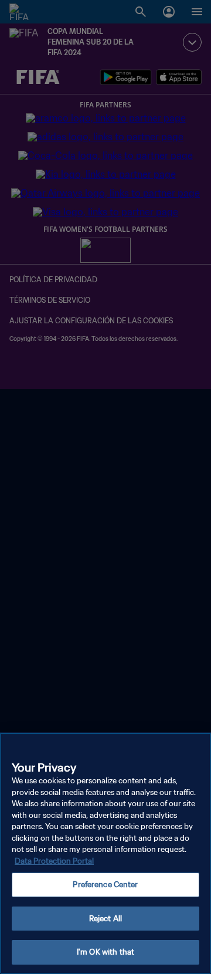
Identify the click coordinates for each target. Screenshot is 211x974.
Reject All (105, 919)
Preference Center (105, 885)
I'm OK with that (105, 952)
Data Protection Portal (54, 861)
